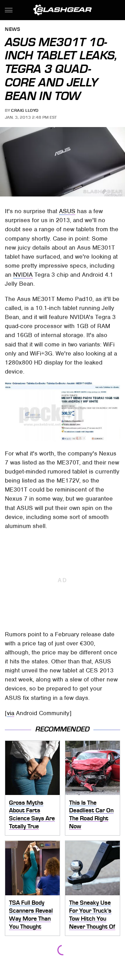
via (10, 713)
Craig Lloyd (25, 110)
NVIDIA (23, 274)
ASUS (67, 211)
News (12, 29)
